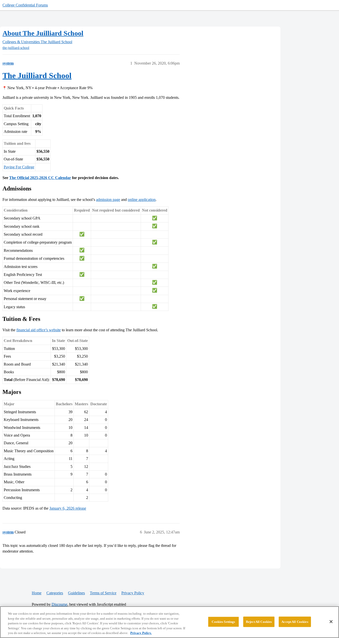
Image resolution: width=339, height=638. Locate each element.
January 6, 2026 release (67, 508)
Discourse (59, 604)
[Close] (331, 621)
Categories (54, 593)
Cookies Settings (223, 622)
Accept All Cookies (294, 622)
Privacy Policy (132, 593)
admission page (108, 199)
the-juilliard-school (15, 48)
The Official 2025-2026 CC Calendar (40, 178)
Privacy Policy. (141, 633)
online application (142, 199)
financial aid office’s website (38, 330)
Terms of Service (103, 593)
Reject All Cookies (259, 622)
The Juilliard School (36, 75)
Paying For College (19, 167)
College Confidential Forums (25, 5)
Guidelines (76, 593)
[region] (169, 622)
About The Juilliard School (42, 33)
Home (36, 593)
